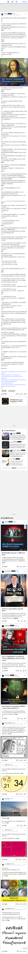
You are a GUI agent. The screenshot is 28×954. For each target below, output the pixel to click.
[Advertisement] (14, 7)
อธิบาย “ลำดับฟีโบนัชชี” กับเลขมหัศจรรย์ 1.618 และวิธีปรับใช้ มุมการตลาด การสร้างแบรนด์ (13, 658)
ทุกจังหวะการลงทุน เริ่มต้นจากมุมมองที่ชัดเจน (12, 609)
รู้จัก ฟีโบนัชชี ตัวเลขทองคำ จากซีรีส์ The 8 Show (13, 554)
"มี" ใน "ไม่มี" (6, 818)
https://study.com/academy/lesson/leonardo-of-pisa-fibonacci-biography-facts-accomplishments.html (13, 381)
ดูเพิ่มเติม (16, 618)
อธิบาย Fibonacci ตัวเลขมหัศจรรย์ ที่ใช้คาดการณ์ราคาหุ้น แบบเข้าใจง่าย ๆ (13, 707)
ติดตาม (14, 13)
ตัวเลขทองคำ (12, 391)
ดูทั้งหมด (14, 468)
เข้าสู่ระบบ (24, 1)
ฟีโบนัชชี (4, 391)
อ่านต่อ (3, 562)
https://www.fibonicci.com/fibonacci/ (10, 375)
